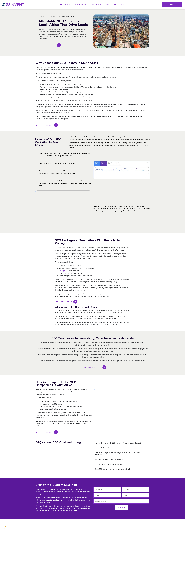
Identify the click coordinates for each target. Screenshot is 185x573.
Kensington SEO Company (163, 534)
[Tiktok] (15, 553)
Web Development (80, 4)
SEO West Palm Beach (162, 531)
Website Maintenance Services (73, 562)
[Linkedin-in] (12, 553)
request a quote (52, 508)
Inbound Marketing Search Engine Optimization (74, 544)
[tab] (121, 443)
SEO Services (65, 4)
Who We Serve (111, 4)
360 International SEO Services (73, 540)
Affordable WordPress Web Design (105, 531)
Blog (122, 4)
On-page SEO (64, 271)
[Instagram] (8, 553)
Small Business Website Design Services (106, 537)
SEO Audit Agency (69, 556)
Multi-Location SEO (70, 548)
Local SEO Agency (69, 531)
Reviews (42, 534)
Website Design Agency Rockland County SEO (168, 544)
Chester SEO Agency (161, 537)
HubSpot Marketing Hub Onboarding (136, 531)
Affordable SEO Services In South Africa (167, 540)
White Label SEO (69, 551)
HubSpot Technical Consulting (134, 534)
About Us (43, 531)
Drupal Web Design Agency (102, 534)
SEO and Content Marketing (72, 537)
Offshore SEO (68, 559)
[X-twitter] (4, 553)
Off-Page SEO (68, 565)
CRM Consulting (96, 4)
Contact (42, 537)
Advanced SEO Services (71, 534)
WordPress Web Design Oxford (164, 548)
